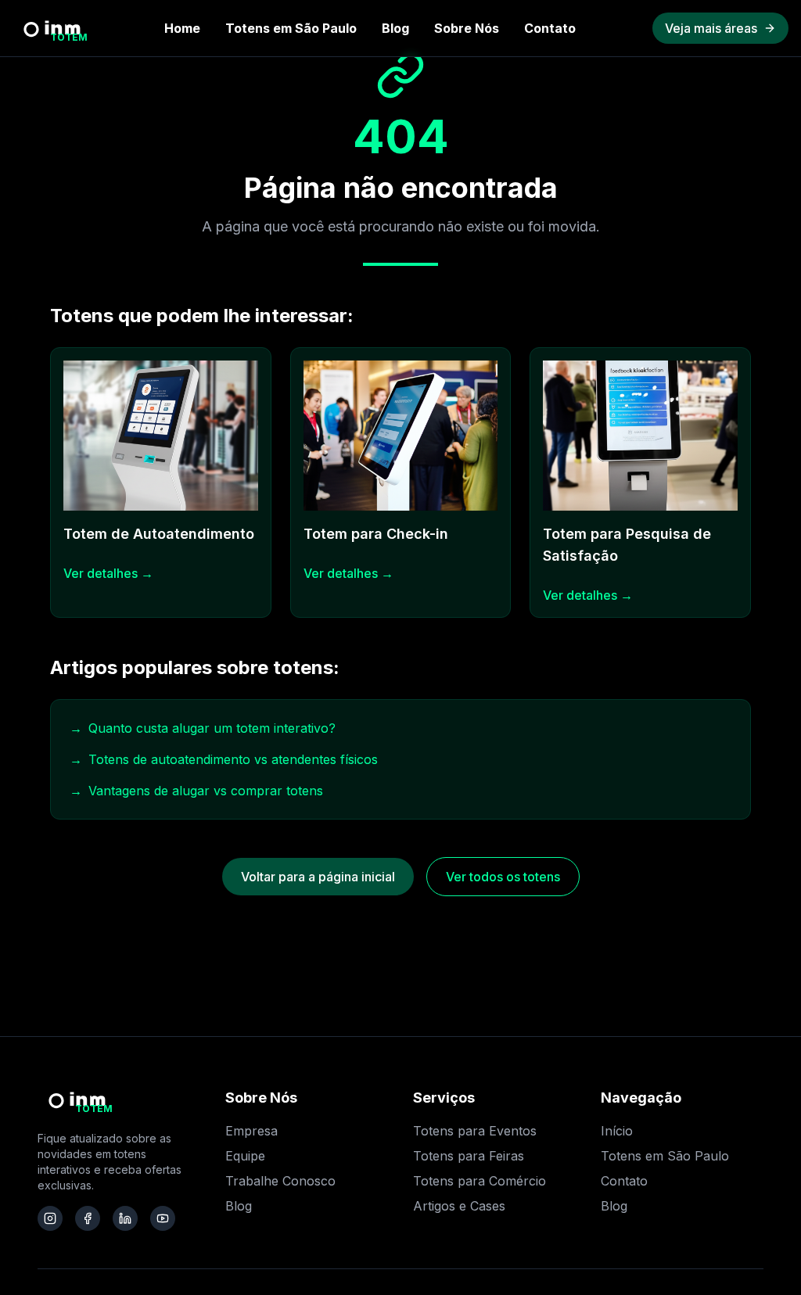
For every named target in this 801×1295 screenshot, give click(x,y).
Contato (550, 28)
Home (182, 28)
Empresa (251, 1131)
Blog (395, 28)
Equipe (245, 1156)
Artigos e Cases (459, 1206)
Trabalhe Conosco (280, 1181)
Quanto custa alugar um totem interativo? (203, 728)
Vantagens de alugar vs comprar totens (196, 790)
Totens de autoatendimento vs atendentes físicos (224, 759)
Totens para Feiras (468, 1156)
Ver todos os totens (503, 876)
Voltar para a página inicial (318, 876)
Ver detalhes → (108, 573)
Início (617, 1131)
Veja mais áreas (711, 28)
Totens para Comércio (479, 1181)
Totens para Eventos (475, 1131)
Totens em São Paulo (291, 28)
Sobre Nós (466, 28)
